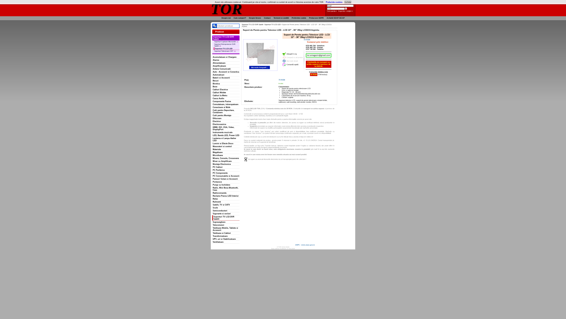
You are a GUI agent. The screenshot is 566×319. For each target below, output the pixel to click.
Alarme (216, 60)
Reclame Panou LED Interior (226, 196)
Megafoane (218, 152)
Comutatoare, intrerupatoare (225, 104)
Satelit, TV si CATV (221, 205)
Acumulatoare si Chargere (224, 57)
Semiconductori (220, 211)
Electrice (217, 121)
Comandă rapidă (292, 64)
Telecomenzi (218, 225)
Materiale (217, 149)
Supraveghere (219, 222)
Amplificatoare (219, 66)
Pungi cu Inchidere (221, 185)
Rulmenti (217, 202)
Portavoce (217, 182)
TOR (226, 8)
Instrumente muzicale (222, 132)
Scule (215, 208)
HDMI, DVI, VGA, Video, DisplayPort (223, 128)
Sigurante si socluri (222, 214)
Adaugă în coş (292, 54)
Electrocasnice (219, 124)
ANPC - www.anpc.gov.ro (305, 245)
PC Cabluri (218, 167)
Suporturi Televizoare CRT (225, 51)
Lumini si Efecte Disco (223, 143)
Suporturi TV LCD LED (223, 48)
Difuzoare (217, 118)
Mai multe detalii (292, 61)
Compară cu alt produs (295, 57)
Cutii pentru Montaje (222, 115)
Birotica (216, 84)
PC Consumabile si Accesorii (226, 176)
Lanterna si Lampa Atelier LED (224, 139)
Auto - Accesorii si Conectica (226, 72)
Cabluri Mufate (219, 92)
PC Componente (220, 173)
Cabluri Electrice (220, 89)
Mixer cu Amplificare (222, 161)
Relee (215, 199)
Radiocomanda (219, 193)
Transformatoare (220, 236)
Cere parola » (332, 11)
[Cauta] (214, 26)
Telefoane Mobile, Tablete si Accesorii (225, 229)
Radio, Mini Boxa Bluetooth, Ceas (225, 189)
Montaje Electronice (222, 164)
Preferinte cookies (334, 2)
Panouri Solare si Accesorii (225, 179)
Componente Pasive (222, 101)
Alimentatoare (219, 63)
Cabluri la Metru (220, 95)
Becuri (216, 81)
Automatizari (218, 75)
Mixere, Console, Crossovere (226, 158)
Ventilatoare (218, 242)
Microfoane (218, 155)
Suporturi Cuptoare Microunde (226, 42)
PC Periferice (219, 170)
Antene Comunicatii (222, 69)
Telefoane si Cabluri (222, 233)
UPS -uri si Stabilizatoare (224, 239)
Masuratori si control (222, 146)
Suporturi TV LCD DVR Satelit (223, 218)
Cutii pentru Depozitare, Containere (223, 111)
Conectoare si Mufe (221, 107)
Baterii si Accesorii (221, 78)
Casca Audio (218, 98)
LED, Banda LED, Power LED (226, 135)
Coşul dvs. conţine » (345, 11)
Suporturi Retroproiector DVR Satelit (224, 45)
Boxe (215, 87)
